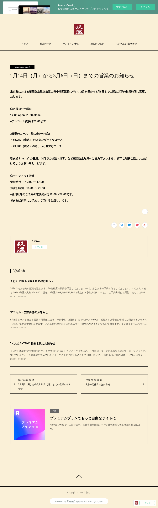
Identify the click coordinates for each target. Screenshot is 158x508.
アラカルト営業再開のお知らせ (29, 312)
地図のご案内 (97, 43)
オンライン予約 (71, 43)
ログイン (145, 7)
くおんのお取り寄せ (126, 43)
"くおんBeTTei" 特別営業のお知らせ (32, 343)
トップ (24, 43)
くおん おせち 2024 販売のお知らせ (32, 281)
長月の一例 (45, 43)
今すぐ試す (122, 6)
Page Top (79, 477)
